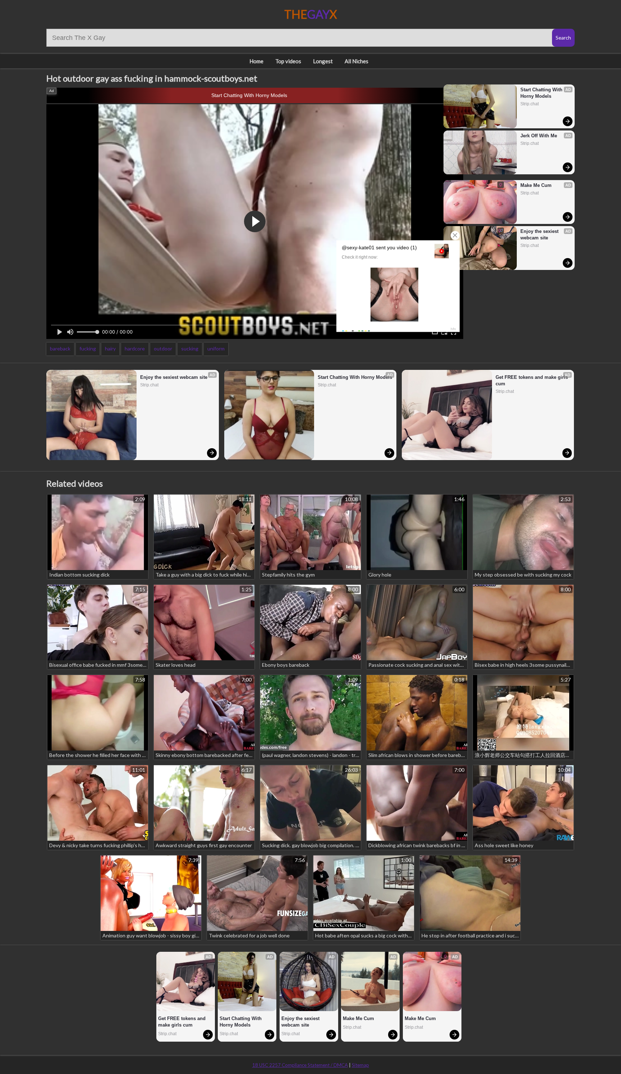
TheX (310, 14)
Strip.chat (529, 103)
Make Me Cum (536, 185)
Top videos (288, 61)
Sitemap (360, 1065)
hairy (110, 348)
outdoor (163, 348)
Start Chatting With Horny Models (249, 95)
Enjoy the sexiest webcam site (540, 234)
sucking (189, 348)
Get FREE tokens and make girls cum (532, 380)
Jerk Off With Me (538, 135)
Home (256, 61)
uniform (216, 348)
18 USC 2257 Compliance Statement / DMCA (300, 1065)
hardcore (135, 348)
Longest (323, 61)
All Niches (356, 61)
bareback (60, 348)
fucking (87, 348)
